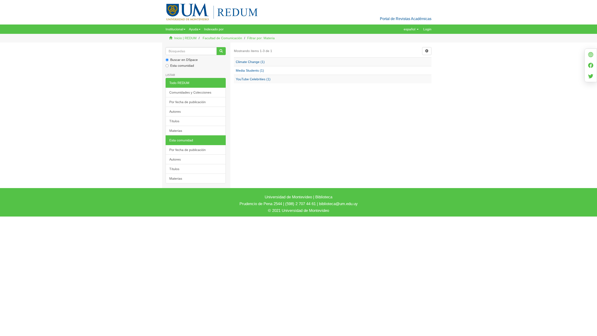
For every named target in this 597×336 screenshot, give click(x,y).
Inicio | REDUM (185, 38)
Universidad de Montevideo (289, 197)
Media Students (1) (250, 70)
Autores (175, 111)
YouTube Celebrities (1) (253, 79)
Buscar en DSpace (184, 60)
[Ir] (221, 51)
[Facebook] (590, 66)
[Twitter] (590, 76)
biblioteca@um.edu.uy (338, 204)
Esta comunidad (182, 65)
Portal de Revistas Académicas (405, 19)
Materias (175, 131)
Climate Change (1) (250, 62)
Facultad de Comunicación (222, 38)
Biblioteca (323, 197)
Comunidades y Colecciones (190, 92)
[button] (175, 29)
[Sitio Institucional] (590, 55)
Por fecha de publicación (187, 102)
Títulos (174, 121)
